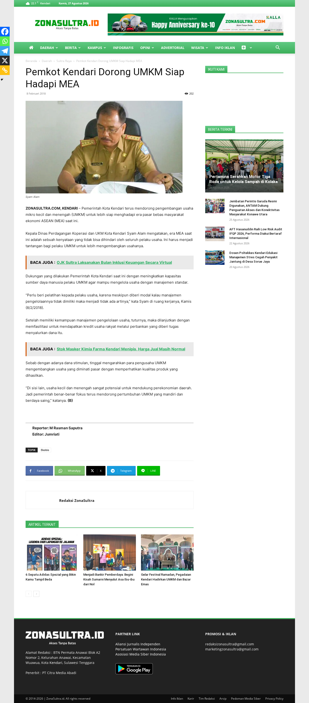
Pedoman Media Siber (246, 698)
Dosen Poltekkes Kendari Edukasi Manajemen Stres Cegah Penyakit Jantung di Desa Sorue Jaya (253, 257)
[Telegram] (5, 51)
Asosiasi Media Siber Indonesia (140, 654)
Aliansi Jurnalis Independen (137, 644)
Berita (71, 47)
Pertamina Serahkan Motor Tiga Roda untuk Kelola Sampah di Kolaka (243, 179)
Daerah (47, 47)
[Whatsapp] (5, 41)
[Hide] (2, 80)
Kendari (55, 662)
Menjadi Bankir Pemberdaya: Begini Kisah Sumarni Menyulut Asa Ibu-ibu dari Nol (108, 579)
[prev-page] (29, 594)
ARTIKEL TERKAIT (42, 524)
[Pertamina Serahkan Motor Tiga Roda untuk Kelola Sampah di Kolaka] (244, 165)
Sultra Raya (64, 61)
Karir (191, 698)
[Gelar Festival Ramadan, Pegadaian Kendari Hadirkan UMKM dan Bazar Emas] (167, 552)
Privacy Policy (274, 698)
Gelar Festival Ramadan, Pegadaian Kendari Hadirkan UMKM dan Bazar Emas (166, 579)
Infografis (123, 47)
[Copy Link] (5, 70)
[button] (277, 48)
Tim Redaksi (207, 698)
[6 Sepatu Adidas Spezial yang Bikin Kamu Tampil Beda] (52, 552)
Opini (145, 47)
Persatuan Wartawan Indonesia (140, 649)
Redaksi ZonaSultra (76, 500)
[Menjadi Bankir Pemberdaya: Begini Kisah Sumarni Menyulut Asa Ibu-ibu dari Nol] (109, 552)
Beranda (31, 61)
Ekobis (45, 450)
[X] (5, 60)
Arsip (222, 698)
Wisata (197, 47)
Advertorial (172, 47)
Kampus (95, 47)
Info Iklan (225, 47)
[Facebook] (5, 31)
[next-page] (36, 594)
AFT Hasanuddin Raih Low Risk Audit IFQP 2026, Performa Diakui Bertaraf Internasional (255, 233)
